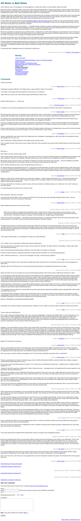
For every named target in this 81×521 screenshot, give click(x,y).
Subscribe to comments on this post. (11, 479)
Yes (18, 495)
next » (23, 58)
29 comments (75, 52)
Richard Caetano (59, 105)
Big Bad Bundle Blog (21, 68)
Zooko (62, 192)
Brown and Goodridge (21, 73)
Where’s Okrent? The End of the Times (26, 63)
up (20, 58)
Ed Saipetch (61, 133)
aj (63, 417)
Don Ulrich (61, 449)
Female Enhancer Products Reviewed (11, 464)
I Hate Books (18, 70)
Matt (63, 234)
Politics (68, 52)
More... (26, 512)
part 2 (49, 20)
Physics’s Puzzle (20, 61)
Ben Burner (61, 98)
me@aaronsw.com (75, 519)
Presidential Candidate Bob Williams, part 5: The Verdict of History (33, 60)
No (22, 495)
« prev (17, 58)
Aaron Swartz (60, 111)
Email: (2, 490)
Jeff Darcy (62, 338)
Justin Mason (60, 175)
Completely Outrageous (21, 71)
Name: (2, 488)
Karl (63, 430)
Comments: (4, 497)
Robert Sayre (61, 86)
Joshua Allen (60, 345)
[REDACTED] (19, 66)
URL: (2, 492)
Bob (63, 309)
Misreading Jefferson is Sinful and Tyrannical (27, 64)
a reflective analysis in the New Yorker (37, 20)
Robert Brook (60, 202)
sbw (63, 259)
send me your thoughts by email (39, 486)
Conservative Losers (21, 74)
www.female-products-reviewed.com (11, 466)
